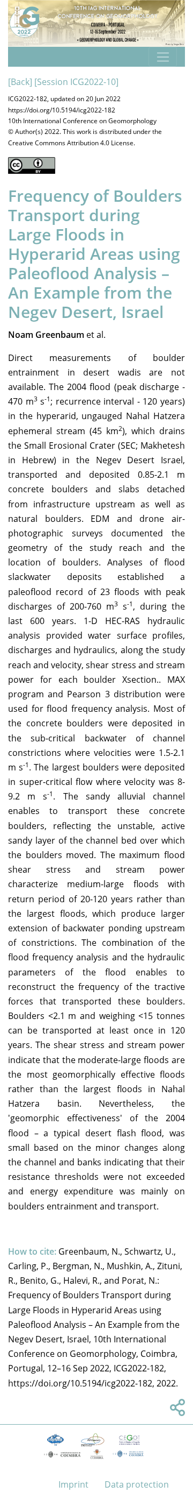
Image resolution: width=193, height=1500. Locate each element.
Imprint (73, 1484)
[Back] (20, 82)
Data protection (137, 1484)
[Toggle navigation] (163, 57)
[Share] (175, 1411)
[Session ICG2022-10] (76, 82)
